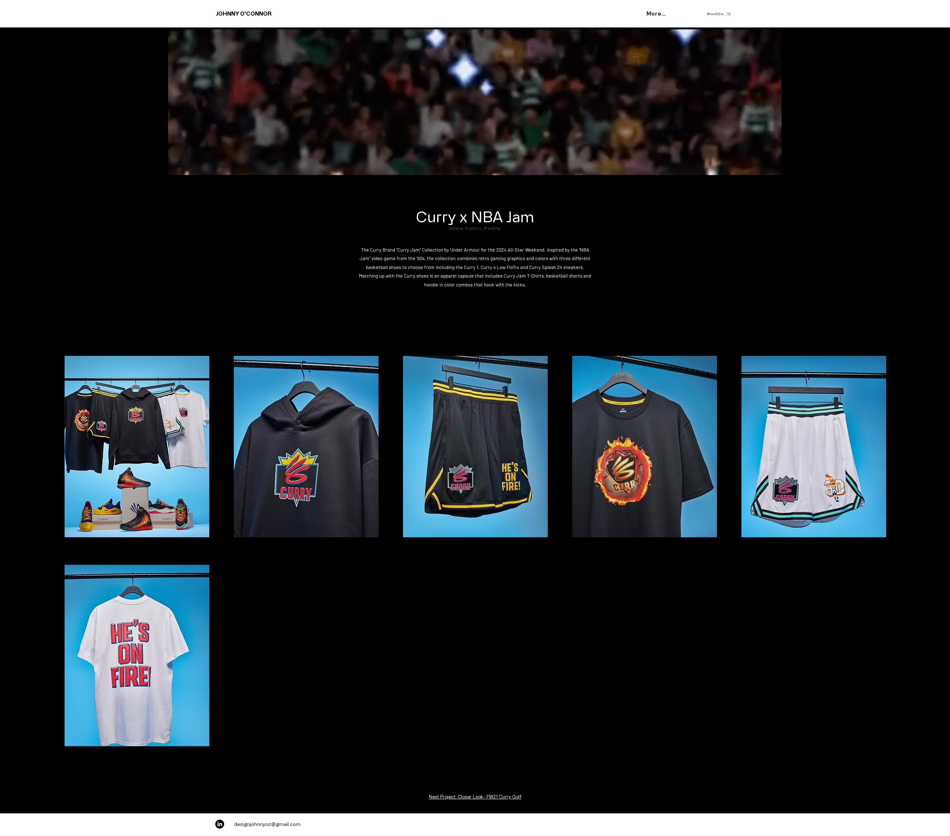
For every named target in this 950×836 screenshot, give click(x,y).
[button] (772, 167)
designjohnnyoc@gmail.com (267, 824)
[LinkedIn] (219, 824)
